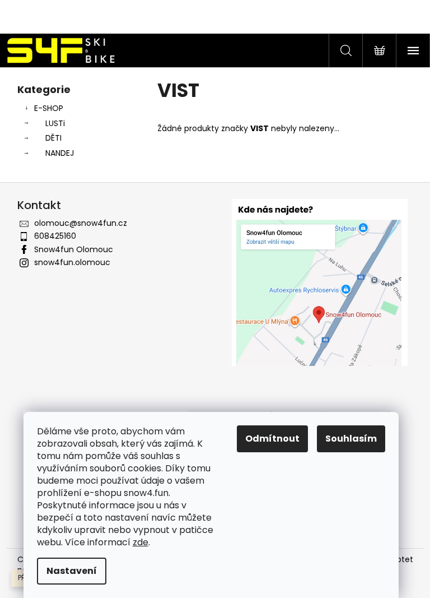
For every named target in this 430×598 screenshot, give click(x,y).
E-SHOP (48, 108)
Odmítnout (272, 438)
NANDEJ (59, 153)
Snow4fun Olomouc (73, 249)
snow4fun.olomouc (72, 262)
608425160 (55, 236)
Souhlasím (351, 438)
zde (140, 542)
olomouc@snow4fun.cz (80, 223)
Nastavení (71, 570)
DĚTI (53, 137)
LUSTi (55, 123)
